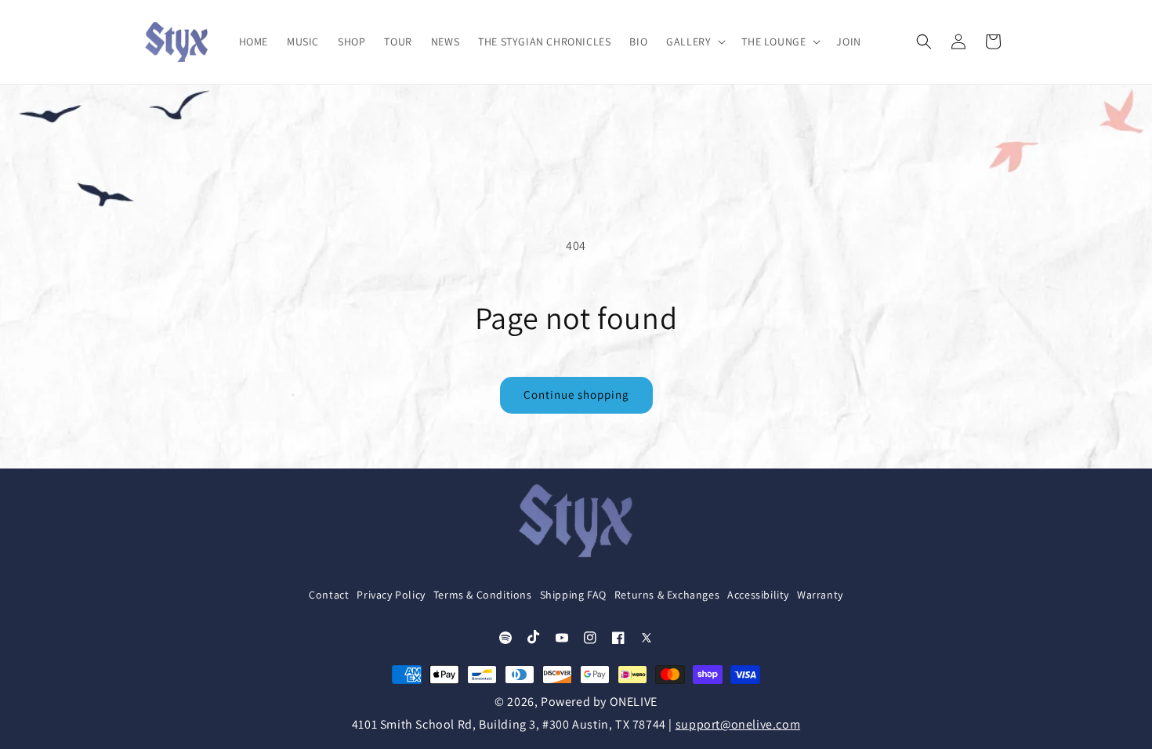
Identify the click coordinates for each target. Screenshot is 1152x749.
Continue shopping (576, 394)
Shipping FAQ (573, 595)
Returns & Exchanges (666, 595)
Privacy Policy (391, 595)
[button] (694, 41)
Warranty (820, 595)
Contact (329, 595)
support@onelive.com (738, 724)
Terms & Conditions (482, 595)
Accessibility (758, 595)
